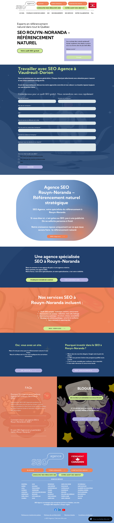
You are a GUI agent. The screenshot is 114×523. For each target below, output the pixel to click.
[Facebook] (55, 509)
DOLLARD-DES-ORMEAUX (67, 494)
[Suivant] (95, 210)
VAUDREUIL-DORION (83, 490)
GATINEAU (24, 490)
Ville (19, 113)
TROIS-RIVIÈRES (36, 488)
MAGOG (80, 498)
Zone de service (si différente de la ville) (28, 120)
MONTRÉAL (24, 484)
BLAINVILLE (51, 494)
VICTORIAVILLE (81, 484)
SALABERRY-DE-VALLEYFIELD (85, 488)
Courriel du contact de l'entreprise (27, 134)
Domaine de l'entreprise (64, 98)
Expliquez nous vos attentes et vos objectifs (30, 142)
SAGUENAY (35, 486)
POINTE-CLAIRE (65, 496)
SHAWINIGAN (64, 490)
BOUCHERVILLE (82, 494)
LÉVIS (33, 484)
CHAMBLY (24, 498)
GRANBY (50, 490)
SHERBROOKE (24, 494)
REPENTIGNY (51, 484)
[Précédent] (18, 210)
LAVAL (23, 488)
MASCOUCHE (64, 486)
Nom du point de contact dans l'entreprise (29, 127)
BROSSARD (34, 494)
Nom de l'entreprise (23, 98)
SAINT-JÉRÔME (51, 486)
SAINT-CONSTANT (65, 498)
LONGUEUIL (24, 492)
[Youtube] (63, 510)
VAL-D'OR (80, 496)
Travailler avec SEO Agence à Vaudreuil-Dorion (47, 70)
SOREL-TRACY (25, 496)
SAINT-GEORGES (52, 496)
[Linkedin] (59, 510)
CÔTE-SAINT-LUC (36, 496)
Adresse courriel (71, 49)
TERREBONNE (35, 490)
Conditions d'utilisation (85, 515)
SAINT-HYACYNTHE (66, 484)
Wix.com (64, 518)
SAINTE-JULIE (51, 498)
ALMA (33, 498)
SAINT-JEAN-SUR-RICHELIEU (39, 492)
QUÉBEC (23, 486)
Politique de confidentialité (52, 515)
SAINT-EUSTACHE (82, 486)
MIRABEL (50, 492)
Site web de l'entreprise (24, 105)
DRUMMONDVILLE (52, 488)
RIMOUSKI (63, 492)
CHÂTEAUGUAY (65, 488)
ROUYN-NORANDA (82, 492)
